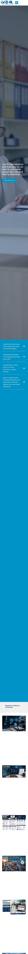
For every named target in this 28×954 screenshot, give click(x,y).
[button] (16, 2)
